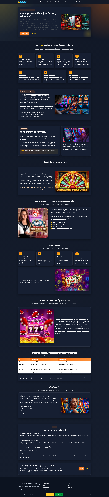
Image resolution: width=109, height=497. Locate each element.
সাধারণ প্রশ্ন (70, 488)
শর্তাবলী (44, 485)
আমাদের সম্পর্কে (46, 483)
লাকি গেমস (51, 2)
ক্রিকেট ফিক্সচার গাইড (44, 2)
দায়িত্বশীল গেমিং (46, 490)
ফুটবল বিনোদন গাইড (87, 2)
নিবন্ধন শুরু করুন (24, 33)
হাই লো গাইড (57, 2)
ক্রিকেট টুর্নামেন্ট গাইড (78, 2)
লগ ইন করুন (58, 494)
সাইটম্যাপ (69, 490)
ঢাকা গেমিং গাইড (63, 2)
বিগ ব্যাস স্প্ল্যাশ (70, 2)
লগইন (87, 468)
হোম (38, 2)
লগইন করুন (33, 33)
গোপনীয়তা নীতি (46, 488)
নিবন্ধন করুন (50, 494)
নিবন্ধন (81, 468)
